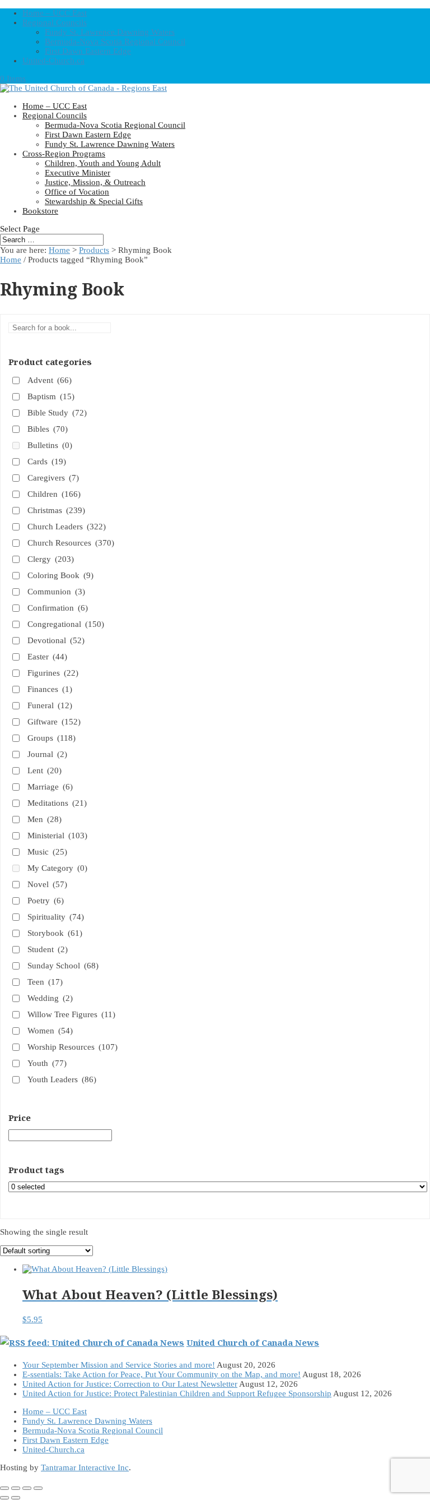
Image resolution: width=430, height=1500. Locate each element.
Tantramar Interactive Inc (85, 1467)
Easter (47, 656)
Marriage (50, 786)
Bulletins (49, 445)
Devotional (56, 640)
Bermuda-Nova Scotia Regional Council (115, 41)
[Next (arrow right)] (15, 1497)
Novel (47, 884)
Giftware (54, 721)
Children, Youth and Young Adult (103, 163)
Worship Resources (72, 1046)
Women (50, 1030)
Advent (49, 380)
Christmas (56, 510)
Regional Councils (54, 22)
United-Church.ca (53, 60)
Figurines (52, 672)
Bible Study (57, 412)
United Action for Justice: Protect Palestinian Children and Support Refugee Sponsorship (176, 1393)
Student (47, 949)
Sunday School (63, 965)
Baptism (50, 396)
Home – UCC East (54, 12)
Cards (46, 461)
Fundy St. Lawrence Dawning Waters (110, 31)
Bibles (47, 428)
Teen (45, 981)
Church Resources (70, 542)
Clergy (50, 559)
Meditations (57, 803)
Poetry (45, 900)
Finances (49, 689)
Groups (51, 737)
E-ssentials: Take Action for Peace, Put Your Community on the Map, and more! (161, 1374)
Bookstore (40, 210)
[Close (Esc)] (38, 1488)
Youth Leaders (61, 1079)
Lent (44, 770)
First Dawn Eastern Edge (88, 51)
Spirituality (55, 916)
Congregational (65, 624)
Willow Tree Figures (71, 1014)
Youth (47, 1063)
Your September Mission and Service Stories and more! (118, 1364)
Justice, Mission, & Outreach (95, 182)
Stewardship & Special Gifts (94, 201)
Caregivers (53, 477)
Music (47, 851)
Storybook (54, 933)
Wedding (50, 998)
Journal (47, 754)
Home (59, 250)
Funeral (49, 705)
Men (44, 819)
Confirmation (57, 607)
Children (54, 494)
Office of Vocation (77, 191)
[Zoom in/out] (4, 1488)
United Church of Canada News (252, 1342)
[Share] (26, 1488)
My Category (57, 868)
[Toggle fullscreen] (15, 1488)
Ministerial (57, 835)
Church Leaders (66, 526)
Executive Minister (77, 172)
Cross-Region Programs (63, 153)
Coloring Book (60, 575)
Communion (56, 591)
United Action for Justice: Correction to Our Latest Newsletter (129, 1383)
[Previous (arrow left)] (4, 1497)
